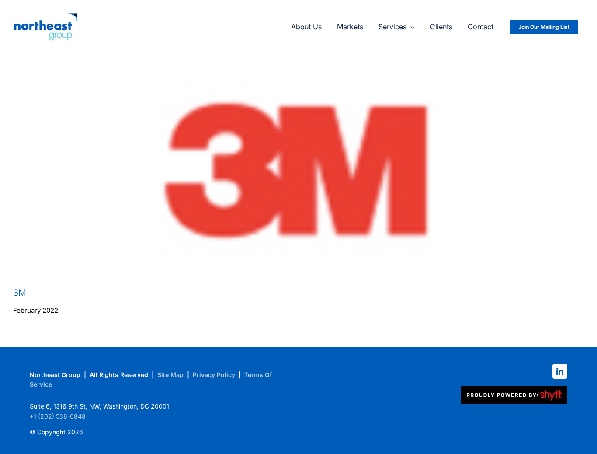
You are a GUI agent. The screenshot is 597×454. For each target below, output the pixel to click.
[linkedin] (559, 371)
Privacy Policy (214, 374)
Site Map (170, 374)
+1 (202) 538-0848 (58, 416)
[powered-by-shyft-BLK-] (514, 389)
